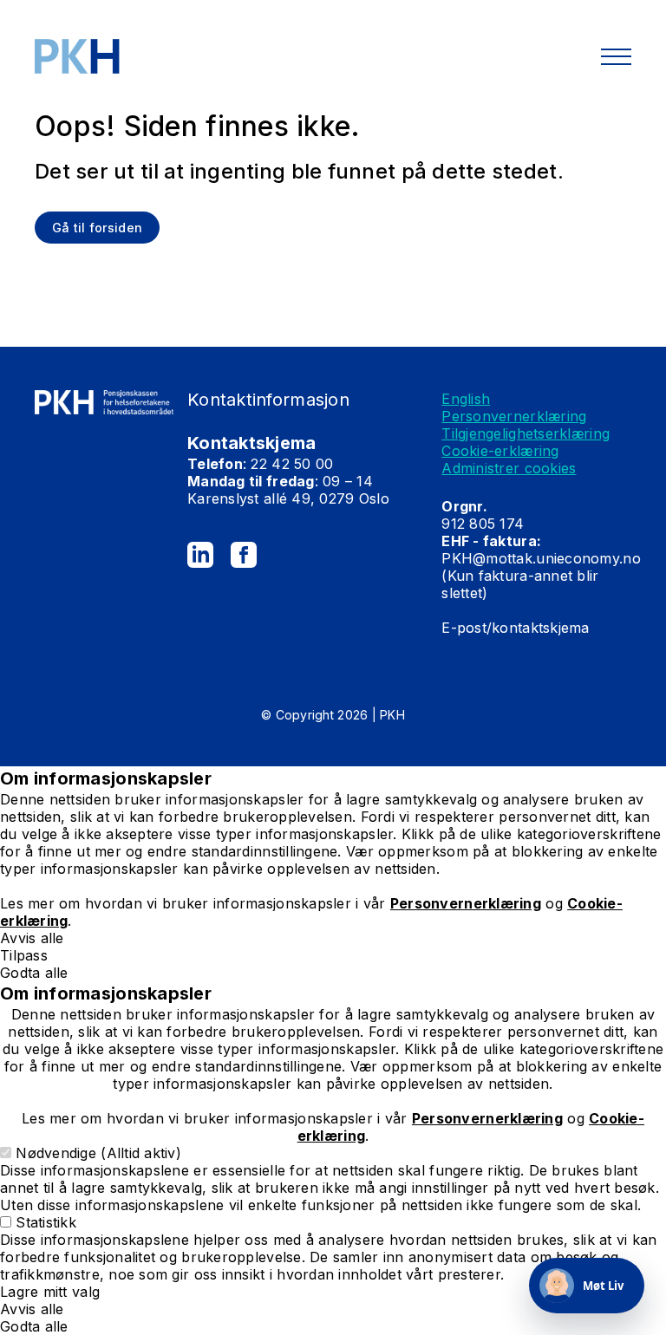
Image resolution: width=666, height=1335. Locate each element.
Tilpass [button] (24, 955)
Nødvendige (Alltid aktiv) (98, 1153)
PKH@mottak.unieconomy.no (540, 558)
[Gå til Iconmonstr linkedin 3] (200, 555)
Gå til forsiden (97, 227)
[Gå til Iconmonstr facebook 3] (244, 555)
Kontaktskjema (252, 443)
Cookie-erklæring (499, 450)
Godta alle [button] (34, 972)
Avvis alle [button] (32, 938)
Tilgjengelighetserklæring (525, 433)
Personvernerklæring (513, 416)
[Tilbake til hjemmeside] (104, 56)
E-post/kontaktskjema (517, 627)
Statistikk (46, 1222)
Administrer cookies (508, 468)
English (465, 398)
